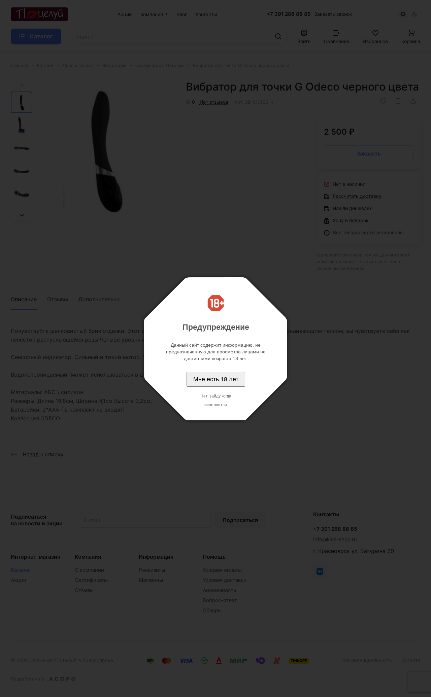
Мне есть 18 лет (215, 379)
